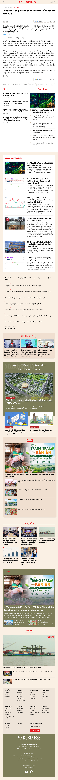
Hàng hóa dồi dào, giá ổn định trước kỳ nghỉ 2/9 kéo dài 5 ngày (23, 285)
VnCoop (29, 440)
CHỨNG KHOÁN (34, 690)
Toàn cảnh (45, 696)
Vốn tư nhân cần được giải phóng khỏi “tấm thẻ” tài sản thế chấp (24, 310)
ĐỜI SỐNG (7, 723)
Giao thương (8, 712)
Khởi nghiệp (45, 708)
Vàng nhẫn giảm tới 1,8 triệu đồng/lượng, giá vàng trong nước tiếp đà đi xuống (28, 316)
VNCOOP (19, 723)
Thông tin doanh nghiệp (9, 717)
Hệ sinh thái (45, 712)
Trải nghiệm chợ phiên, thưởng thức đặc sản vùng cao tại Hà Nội (15, 94)
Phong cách (8, 730)
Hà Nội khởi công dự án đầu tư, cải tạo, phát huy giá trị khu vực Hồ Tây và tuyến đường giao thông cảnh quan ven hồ (15, 118)
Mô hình (32, 710)
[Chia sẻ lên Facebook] (45, 21)
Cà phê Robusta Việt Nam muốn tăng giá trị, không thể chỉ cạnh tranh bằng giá (28, 291)
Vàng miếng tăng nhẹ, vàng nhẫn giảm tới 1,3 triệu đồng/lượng (23, 304)
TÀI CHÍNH (19, 690)
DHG (25, 84)
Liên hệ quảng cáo (35, 726)
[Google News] (38, 21)
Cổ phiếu (16, 7)
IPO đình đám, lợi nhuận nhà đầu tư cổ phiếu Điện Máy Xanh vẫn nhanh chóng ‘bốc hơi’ (44, 137)
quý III (52, 84)
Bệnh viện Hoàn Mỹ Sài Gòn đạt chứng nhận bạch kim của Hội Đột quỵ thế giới (15, 102)
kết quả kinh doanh (42, 84)
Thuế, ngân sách (21, 698)
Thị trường (8, 708)
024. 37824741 (38, 723)
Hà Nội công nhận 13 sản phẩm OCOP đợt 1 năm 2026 (32, 490)
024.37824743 (30, 767)
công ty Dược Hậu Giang (14, 84)
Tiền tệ (19, 694)
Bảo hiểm (19, 696)
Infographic (39, 365)
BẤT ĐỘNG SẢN (46, 690)
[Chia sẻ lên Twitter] (48, 21)
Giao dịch (11, 328)
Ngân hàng (20, 692)
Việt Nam (7, 692)
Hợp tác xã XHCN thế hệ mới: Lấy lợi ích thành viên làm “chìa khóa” (32, 672)
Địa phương (8, 696)
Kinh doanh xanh (34, 712)
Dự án (43, 694)
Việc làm (7, 727)
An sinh (32, 714)
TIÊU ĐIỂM (7, 690)
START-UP (44, 706)
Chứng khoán (7, 7)
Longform (24, 369)
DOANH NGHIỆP (9, 706)
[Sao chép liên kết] (54, 21)
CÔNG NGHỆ (20, 706)
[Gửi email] (51, 21)
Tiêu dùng (7, 710)
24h (6, 328)
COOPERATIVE (33, 706)
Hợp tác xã (32, 708)
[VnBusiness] (6, 34)
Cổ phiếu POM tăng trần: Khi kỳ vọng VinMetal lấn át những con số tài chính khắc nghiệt (43, 117)
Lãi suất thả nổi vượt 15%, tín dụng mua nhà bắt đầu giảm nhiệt (23, 322)
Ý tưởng (44, 710)
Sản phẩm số (20, 710)
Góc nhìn (32, 698)
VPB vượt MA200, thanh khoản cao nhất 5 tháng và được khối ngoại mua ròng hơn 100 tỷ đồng (43, 124)
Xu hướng (20, 708)
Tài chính (7, 295)
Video (24, 365)
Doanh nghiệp (8, 276)
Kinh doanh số (21, 700)
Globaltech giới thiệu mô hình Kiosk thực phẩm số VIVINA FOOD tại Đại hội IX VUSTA (15, 110)
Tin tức (44, 692)
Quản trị (7, 714)
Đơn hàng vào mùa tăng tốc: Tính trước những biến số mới (47, 540)
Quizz (36, 369)
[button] (52, 621)
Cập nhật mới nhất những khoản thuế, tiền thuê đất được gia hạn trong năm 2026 (15, 432)
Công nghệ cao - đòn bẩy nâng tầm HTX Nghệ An (31, 509)
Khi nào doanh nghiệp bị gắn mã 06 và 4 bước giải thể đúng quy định (25, 298)
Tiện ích (44, 698)
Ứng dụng (20, 712)
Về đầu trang (35, 730)
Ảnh (14, 365)
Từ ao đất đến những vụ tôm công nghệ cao (30, 499)
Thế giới (7, 694)
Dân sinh (7, 725)
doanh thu (32, 84)
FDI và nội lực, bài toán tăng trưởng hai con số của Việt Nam (10, 560)
